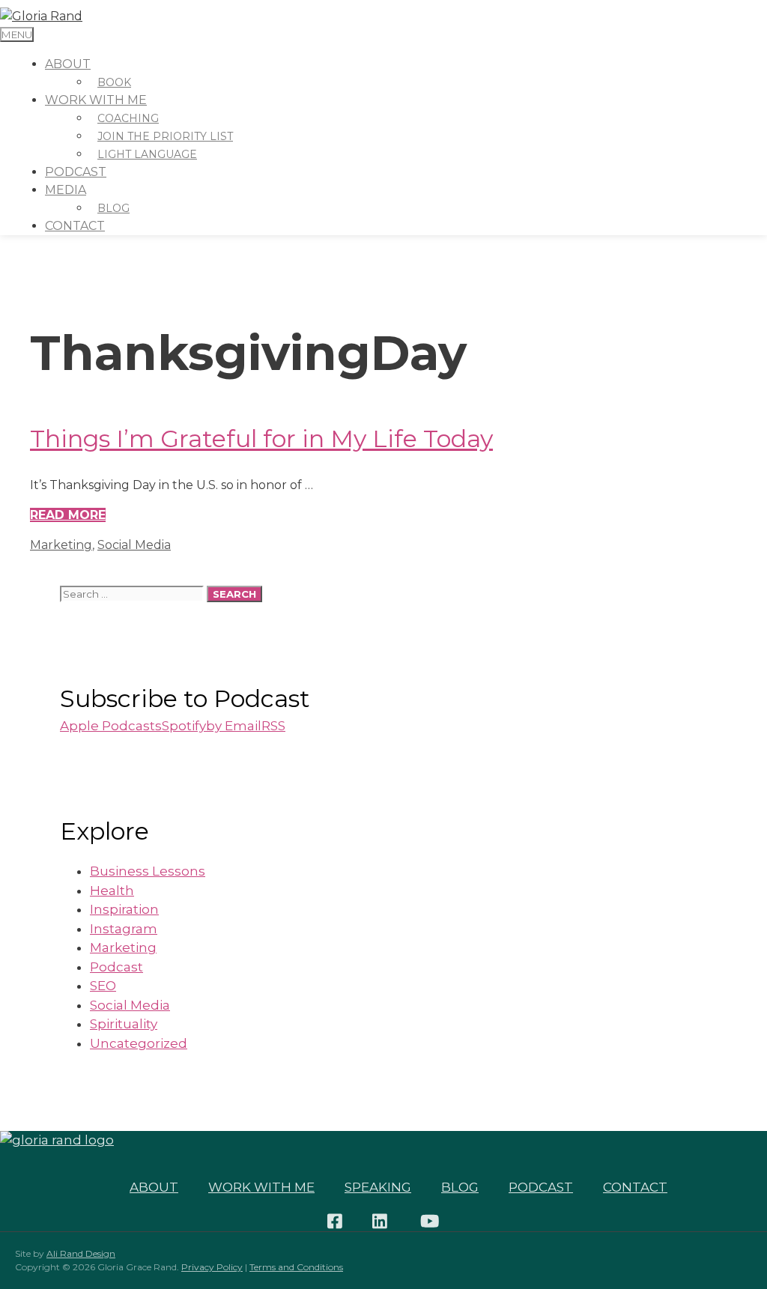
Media (65, 190)
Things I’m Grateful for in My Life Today (261, 438)
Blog (113, 208)
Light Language (147, 154)
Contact (75, 226)
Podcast (75, 172)
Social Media (134, 545)
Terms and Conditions (296, 1267)
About (68, 64)
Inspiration (124, 909)
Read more (68, 515)
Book (114, 82)
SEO (103, 985)
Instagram (123, 928)
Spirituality (123, 1023)
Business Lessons (147, 871)
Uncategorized (138, 1043)
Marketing (61, 545)
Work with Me (261, 1187)
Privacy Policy (212, 1267)
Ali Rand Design (80, 1253)
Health (112, 890)
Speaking (378, 1187)
